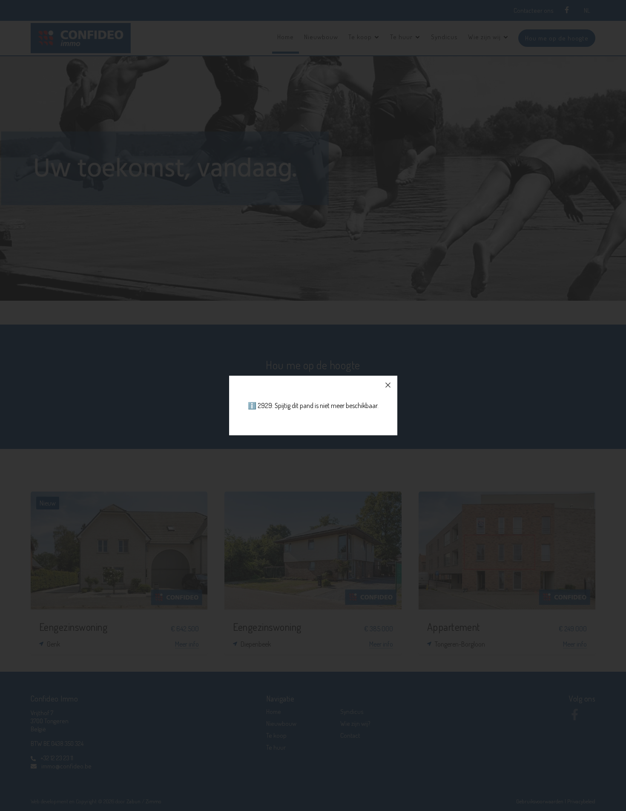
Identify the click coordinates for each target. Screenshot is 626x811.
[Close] (388, 385)
